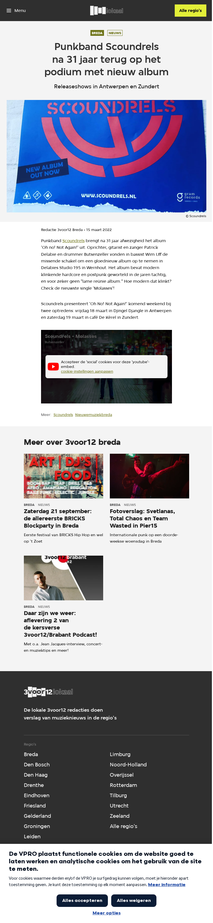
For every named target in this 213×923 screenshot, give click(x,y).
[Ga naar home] (106, 10)
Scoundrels (73, 240)
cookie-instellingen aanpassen (87, 371)
